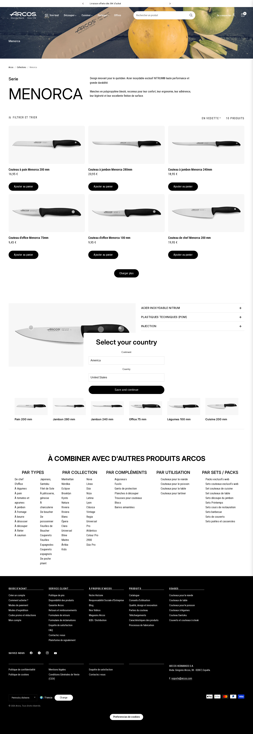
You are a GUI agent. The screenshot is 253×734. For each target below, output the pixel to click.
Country (127, 369)
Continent (126, 352)
